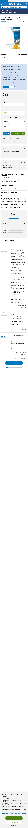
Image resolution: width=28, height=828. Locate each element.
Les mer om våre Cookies (7, 813)
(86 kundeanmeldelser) (5, 23)
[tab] (4, 1)
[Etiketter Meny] (6, 15)
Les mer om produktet (6, 60)
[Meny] (1, 4)
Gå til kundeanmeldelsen (8, 155)
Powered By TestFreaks (20, 358)
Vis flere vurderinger (14, 362)
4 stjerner (5, 225)
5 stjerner (5, 223)
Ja (21, 307)
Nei (24, 307)
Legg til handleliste (23, 54)
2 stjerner (5, 230)
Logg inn (12, 86)
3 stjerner (5, 228)
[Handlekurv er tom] (26, 4)
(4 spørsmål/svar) (14, 23)
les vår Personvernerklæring (19, 813)
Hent (7, 133)
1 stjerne (4, 232)
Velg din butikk (6, 128)
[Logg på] (23, 4)
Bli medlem (5, 86)
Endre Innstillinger (14, 825)
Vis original (13, 348)
